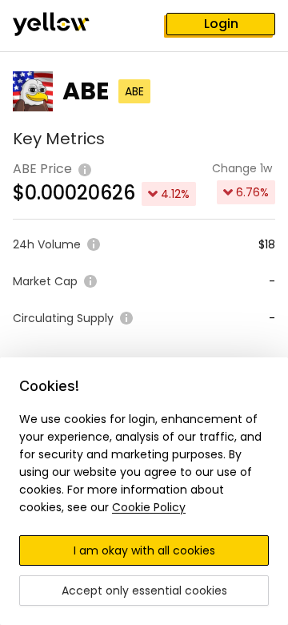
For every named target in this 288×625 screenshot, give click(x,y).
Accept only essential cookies (144, 591)
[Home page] (64, 25)
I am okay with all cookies (144, 550)
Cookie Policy (149, 507)
